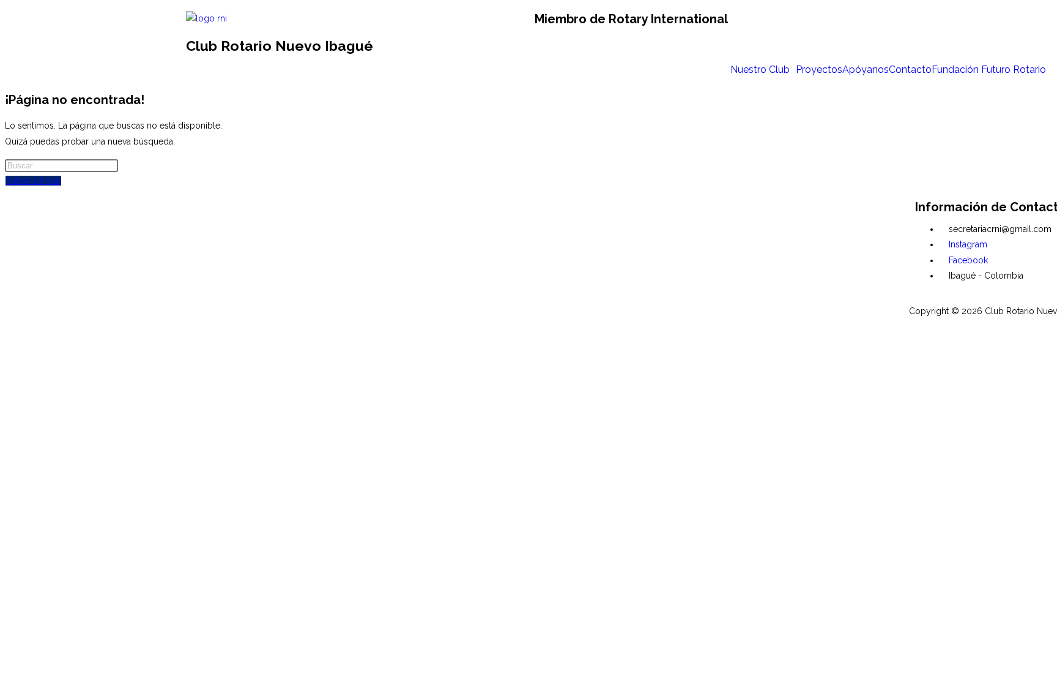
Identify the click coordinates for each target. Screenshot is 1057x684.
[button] (763, 70)
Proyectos (819, 70)
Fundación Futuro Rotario (989, 70)
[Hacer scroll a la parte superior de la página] (8, 333)
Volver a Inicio (33, 181)
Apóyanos (865, 70)
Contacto (910, 70)
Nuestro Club (760, 70)
